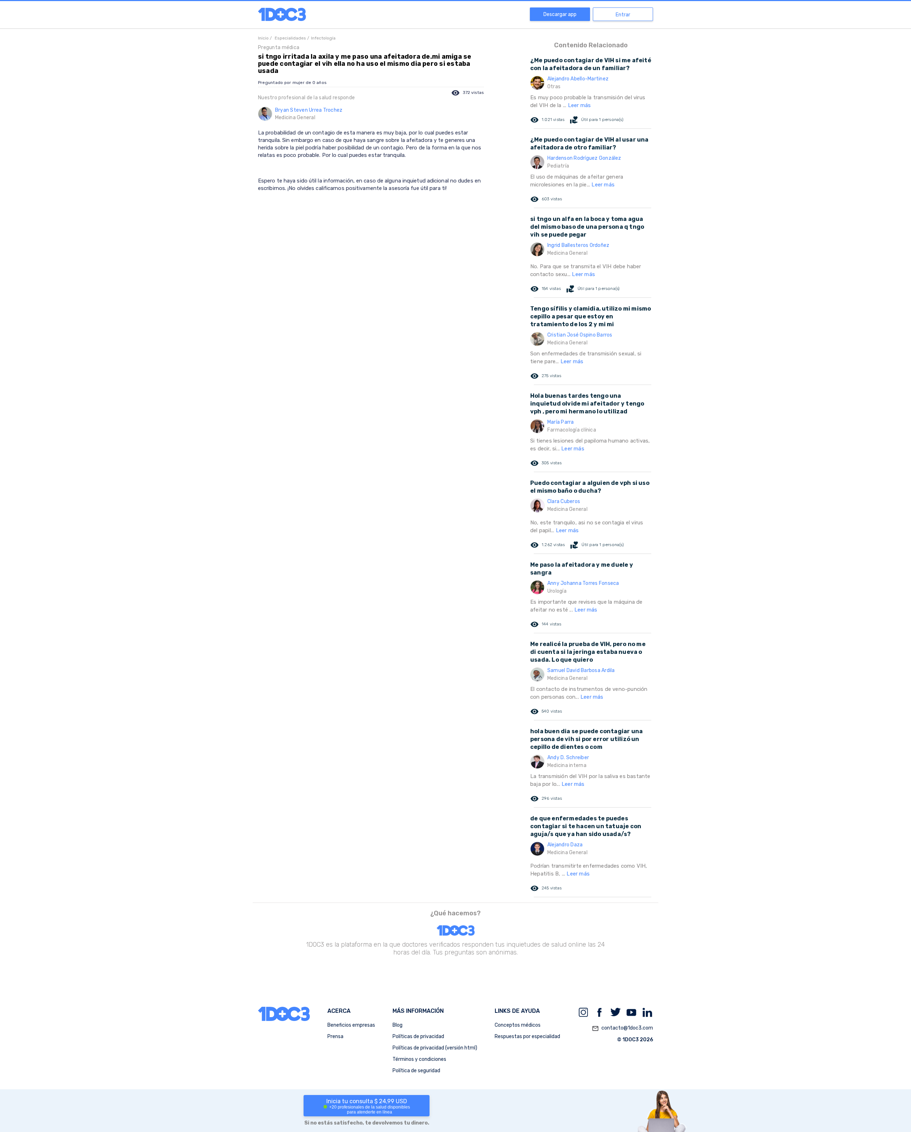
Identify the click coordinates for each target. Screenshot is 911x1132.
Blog (397, 1025)
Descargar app (559, 14)
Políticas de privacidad (418, 1036)
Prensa (335, 1036)
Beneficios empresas (351, 1025)
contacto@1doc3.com (622, 1028)
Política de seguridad (416, 1071)
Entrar (623, 15)
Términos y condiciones (419, 1059)
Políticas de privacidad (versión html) (435, 1048)
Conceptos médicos (518, 1025)
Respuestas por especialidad (527, 1036)
